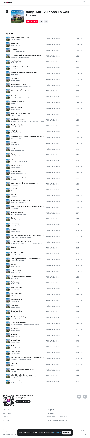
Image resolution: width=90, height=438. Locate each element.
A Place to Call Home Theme (20, 38)
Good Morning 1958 (18, 253)
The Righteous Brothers (17, 383)
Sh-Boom (14, 142)
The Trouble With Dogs (19, 317)
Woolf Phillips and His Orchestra (25, 377)
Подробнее (57, 432)
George (13, 247)
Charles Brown (15, 278)
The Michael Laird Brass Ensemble (20, 243)
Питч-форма (50, 410)
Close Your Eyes (16, 311)
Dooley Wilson (15, 301)
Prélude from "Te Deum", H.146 (21, 241)
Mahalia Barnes (24, 202)
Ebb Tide (14, 49)
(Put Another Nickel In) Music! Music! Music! (26, 55)
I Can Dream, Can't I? (18, 323)
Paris (13, 154)
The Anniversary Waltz (18, 84)
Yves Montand (15, 365)
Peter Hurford (14, 237)
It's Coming (15, 78)
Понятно (66, 432)
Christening (15, 224)
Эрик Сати (21, 261)
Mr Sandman (15, 282)
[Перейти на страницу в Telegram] (79, 397)
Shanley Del (21, 51)
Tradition (14, 334)
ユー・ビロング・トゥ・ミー (20, 90)
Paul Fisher (21, 150)
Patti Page (13, 371)
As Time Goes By (16, 299)
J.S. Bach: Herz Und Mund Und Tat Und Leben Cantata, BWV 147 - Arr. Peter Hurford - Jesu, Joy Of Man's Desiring (27, 235)
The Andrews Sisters (16, 325)
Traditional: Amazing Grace (20, 201)
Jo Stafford (14, 92)
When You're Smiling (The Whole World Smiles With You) (27, 206)
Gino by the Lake (16, 270)
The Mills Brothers (16, 185)
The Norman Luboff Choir (23, 121)
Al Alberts (22, 63)
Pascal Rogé (14, 261)
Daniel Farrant (14, 214)
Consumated (15, 352)
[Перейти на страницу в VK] (85, 397)
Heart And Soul (16, 61)
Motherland (15, 44)
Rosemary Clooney (16, 138)
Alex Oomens (24, 173)
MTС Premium (7, 413)
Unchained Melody (17, 381)
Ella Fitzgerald (14, 75)
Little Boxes (15, 305)
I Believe (14, 160)
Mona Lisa (14, 96)
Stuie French (14, 51)
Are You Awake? (16, 166)
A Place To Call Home (53, 39)
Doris (13, 218)
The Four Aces (15, 63)
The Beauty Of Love (17, 212)
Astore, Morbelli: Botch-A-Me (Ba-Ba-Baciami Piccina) (27, 137)
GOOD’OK (6, 420)
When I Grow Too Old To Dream (21, 375)
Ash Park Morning (17, 125)
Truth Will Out (15, 340)
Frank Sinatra (14, 208)
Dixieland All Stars (24, 57)
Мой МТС (6, 417)
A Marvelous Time (17, 288)
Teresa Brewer (15, 57)
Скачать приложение (23, 401)
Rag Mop (14, 131)
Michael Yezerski (15, 40)
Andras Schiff (14, 359)
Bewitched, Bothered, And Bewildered (24, 73)
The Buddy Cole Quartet (37, 121)
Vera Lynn (13, 86)
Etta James (14, 197)
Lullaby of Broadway (18, 119)
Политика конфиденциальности (56, 420)
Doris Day (13, 121)
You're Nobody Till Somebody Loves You (24, 183)
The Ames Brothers (16, 133)
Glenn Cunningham (25, 98)
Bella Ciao (14, 363)
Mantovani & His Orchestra (24, 86)
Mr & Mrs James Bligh (18, 108)
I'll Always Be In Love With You (21, 276)
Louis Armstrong (15, 115)
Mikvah (13, 265)
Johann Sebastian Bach (25, 237)
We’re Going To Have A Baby (20, 67)
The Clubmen (38, 377)
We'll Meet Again (16, 294)
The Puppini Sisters (16, 284)
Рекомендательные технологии (56, 424)
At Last (13, 195)
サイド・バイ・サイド (18, 177)
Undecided (14, 189)
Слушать (33, 21)
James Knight (22, 214)
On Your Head (15, 346)
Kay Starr (13, 179)
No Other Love (16, 171)
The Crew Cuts (15, 144)
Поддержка (50, 413)
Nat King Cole (14, 104)
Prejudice (14, 329)
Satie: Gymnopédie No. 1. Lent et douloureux (26, 259)
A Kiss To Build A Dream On (20, 113)
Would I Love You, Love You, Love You (23, 369)
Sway (13, 148)
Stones (13, 230)
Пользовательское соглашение (56, 417)
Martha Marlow (24, 162)
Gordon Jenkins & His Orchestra (31, 325)
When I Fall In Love (17, 102)
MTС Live (6, 410)
